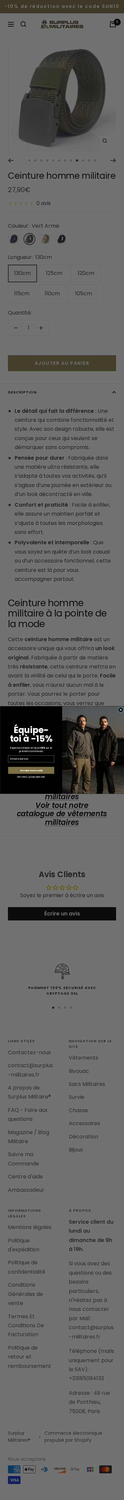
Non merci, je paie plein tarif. (31, 777)
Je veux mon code (31, 770)
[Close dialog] (120, 709)
